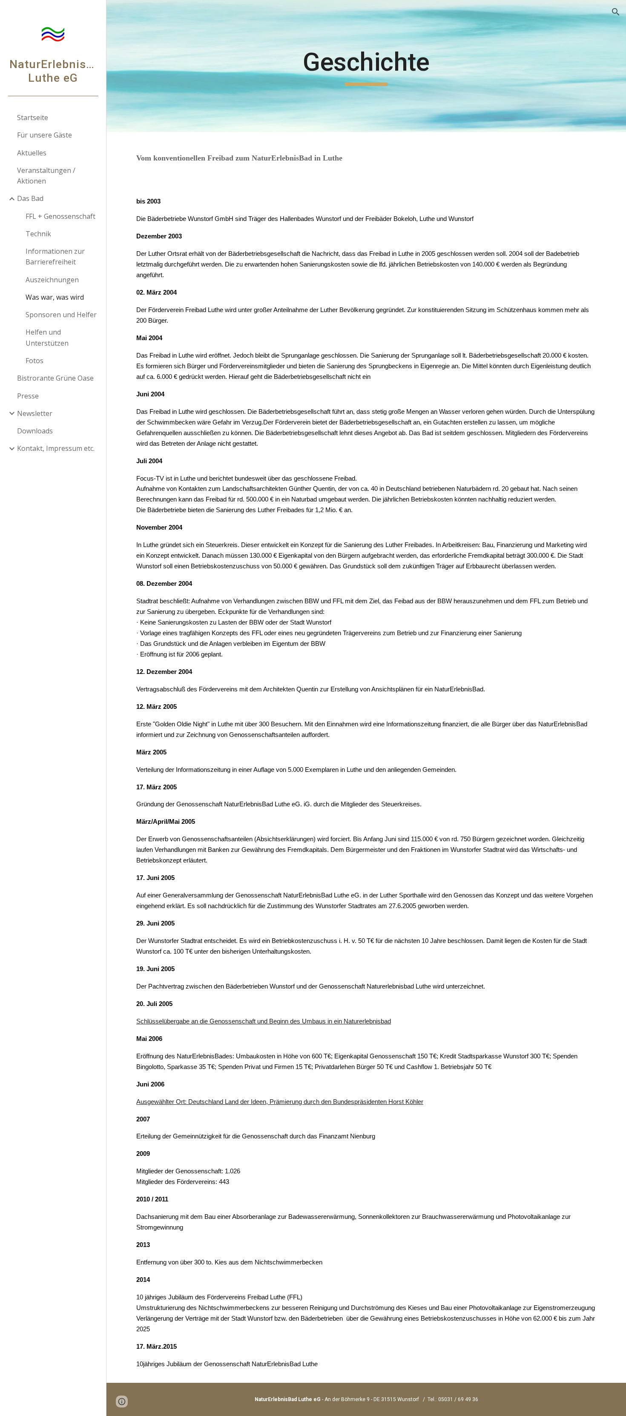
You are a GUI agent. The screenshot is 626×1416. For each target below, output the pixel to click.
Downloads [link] (35, 431)
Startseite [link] (32, 117)
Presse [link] (28, 396)
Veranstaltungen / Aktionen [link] (46, 176)
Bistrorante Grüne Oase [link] (55, 378)
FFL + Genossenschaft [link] (60, 216)
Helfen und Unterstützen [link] (47, 337)
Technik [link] (38, 233)
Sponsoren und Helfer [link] (61, 314)
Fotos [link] (34, 360)
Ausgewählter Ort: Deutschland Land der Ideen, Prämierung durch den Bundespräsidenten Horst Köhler (279, 1101)
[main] (366, 66)
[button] (616, 12)
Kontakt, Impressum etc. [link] (56, 448)
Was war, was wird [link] (55, 297)
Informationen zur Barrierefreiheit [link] (55, 257)
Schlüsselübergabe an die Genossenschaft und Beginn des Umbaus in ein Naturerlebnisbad (263, 1021)
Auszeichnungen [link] (52, 279)
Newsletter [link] (34, 413)
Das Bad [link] (30, 198)
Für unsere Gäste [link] (44, 135)
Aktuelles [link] (31, 153)
